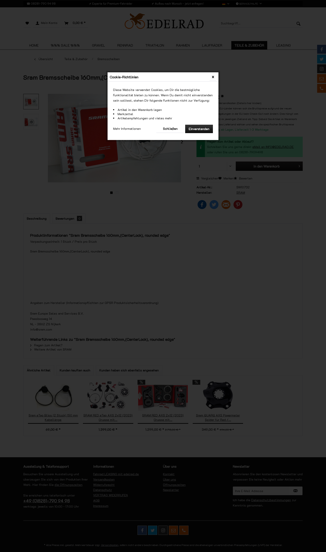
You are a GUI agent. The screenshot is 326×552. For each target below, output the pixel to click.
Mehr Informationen (127, 128)
